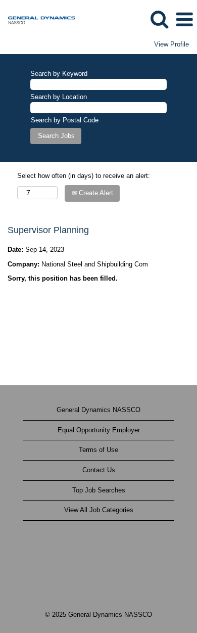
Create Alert (95, 193)
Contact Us (98, 470)
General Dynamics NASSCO (98, 410)
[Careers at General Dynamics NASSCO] (38, 19)
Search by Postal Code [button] (64, 120)
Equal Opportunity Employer (99, 430)
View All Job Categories (98, 510)
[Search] (159, 19)
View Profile (171, 44)
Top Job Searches (98, 490)
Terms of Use (98, 450)
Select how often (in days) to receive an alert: (83, 175)
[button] (184, 19)
